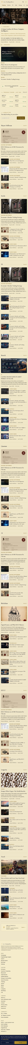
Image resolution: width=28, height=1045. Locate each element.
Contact (3, 1001)
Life (2, 990)
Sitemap (3, 962)
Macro (2, 983)
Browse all (25, 90)
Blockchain (3, 971)
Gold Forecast (4, 972)
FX (12, 5)
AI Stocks (3, 967)
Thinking (3, 980)
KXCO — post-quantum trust (7, 1020)
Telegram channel (6, 1013)
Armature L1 (3, 1029)
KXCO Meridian (4, 1024)
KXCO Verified (4, 1022)
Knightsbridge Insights (6, 955)
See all (25, 123)
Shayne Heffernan (4, 40)
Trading (4, 5)
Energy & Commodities (6, 976)
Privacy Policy (5, 1039)
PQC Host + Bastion (5, 1027)
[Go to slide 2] (13, 21)
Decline (7, 1042)
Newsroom (3, 1006)
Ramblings (3, 988)
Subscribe (21, 116)
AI (24, 5)
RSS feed (3, 960)
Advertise (3, 999)
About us (3, 995)
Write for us (3, 1004)
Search (2, 957)
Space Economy (4, 978)
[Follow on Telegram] (26, 2)
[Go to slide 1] (12, 21)
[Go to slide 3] (15, 21)
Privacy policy (4, 1002)
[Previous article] (2, 16)
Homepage (3, 953)
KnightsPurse (4, 1026)
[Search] (23, 1)
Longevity (3, 987)
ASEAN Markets (4, 974)
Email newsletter (4, 1015)
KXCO (2, 985)
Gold (16, 5)
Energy (20, 5)
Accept (20, 1042)
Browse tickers (4, 958)
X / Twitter (4, 1011)
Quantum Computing (5, 969)
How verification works (6, 997)
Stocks (8, 5)
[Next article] (26, 16)
